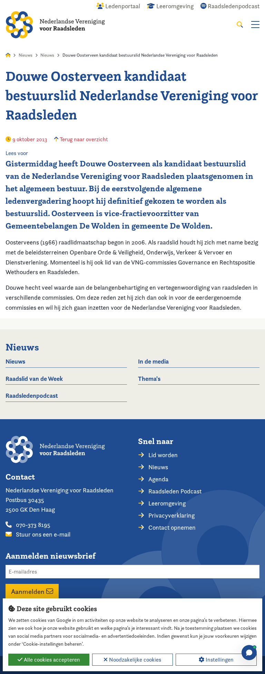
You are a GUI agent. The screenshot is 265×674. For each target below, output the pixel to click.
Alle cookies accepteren (51, 659)
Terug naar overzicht (83, 139)
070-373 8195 (32, 524)
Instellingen (219, 659)
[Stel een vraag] (249, 652)
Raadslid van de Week (34, 379)
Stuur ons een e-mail (42, 534)
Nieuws (25, 55)
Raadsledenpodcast (32, 395)
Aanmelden (28, 591)
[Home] (55, 24)
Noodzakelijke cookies (134, 659)
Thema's (149, 379)
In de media (153, 361)
